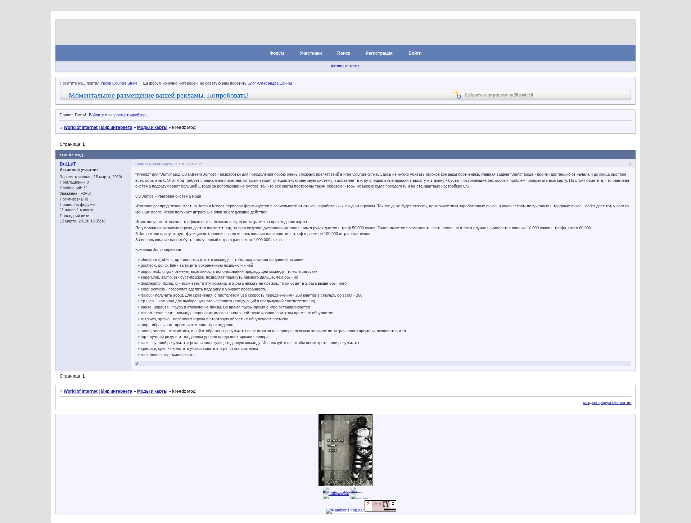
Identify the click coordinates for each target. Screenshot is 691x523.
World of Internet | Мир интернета (98, 127)
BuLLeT (68, 164)
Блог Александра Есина (269, 83)
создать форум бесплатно (607, 402)
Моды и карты (152, 127)
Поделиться (145, 164)
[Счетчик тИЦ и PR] (380, 510)
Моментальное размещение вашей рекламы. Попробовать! (159, 95)
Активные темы (345, 66)
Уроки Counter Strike (118, 83)
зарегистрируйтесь (130, 115)
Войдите (96, 115)
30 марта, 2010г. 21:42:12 (178, 164)
